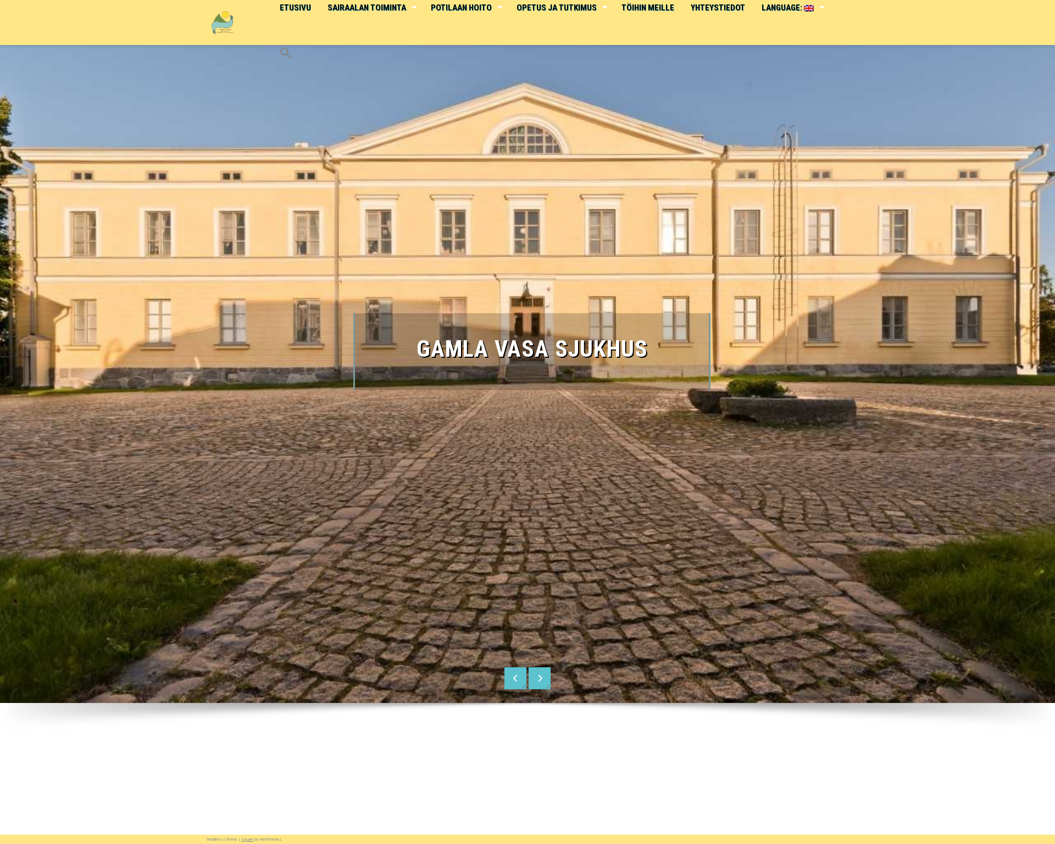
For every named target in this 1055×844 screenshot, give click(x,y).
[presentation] (515, 678)
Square (247, 839)
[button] (285, 45)
